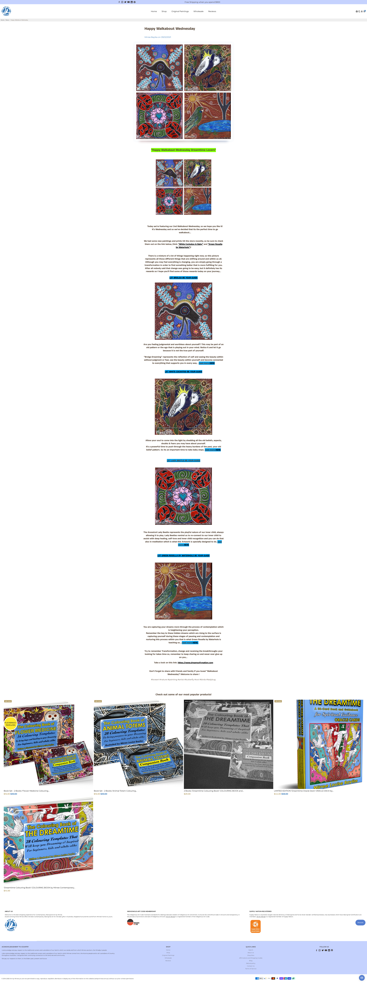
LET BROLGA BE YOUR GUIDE (183, 277)
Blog (250, 960)
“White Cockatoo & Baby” (190, 244)
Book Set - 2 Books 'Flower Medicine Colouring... (26, 791)
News (7, 20)
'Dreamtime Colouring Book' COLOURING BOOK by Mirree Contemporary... (39, 887)
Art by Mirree (170, 916)
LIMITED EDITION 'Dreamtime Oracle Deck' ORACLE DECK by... (304, 791)
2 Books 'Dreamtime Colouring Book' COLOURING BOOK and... (214, 791)
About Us (251, 952)
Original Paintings (180, 11)
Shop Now (250, 955)
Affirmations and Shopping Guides (250, 958)
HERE (212, 363)
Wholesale (198, 11)
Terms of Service (250, 968)
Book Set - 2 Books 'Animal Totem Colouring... (115, 791)
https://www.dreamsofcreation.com (195, 662)
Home (154, 11)
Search (250, 950)
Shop (164, 11)
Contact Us (251, 966)
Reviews (212, 11)
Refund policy (250, 963)
